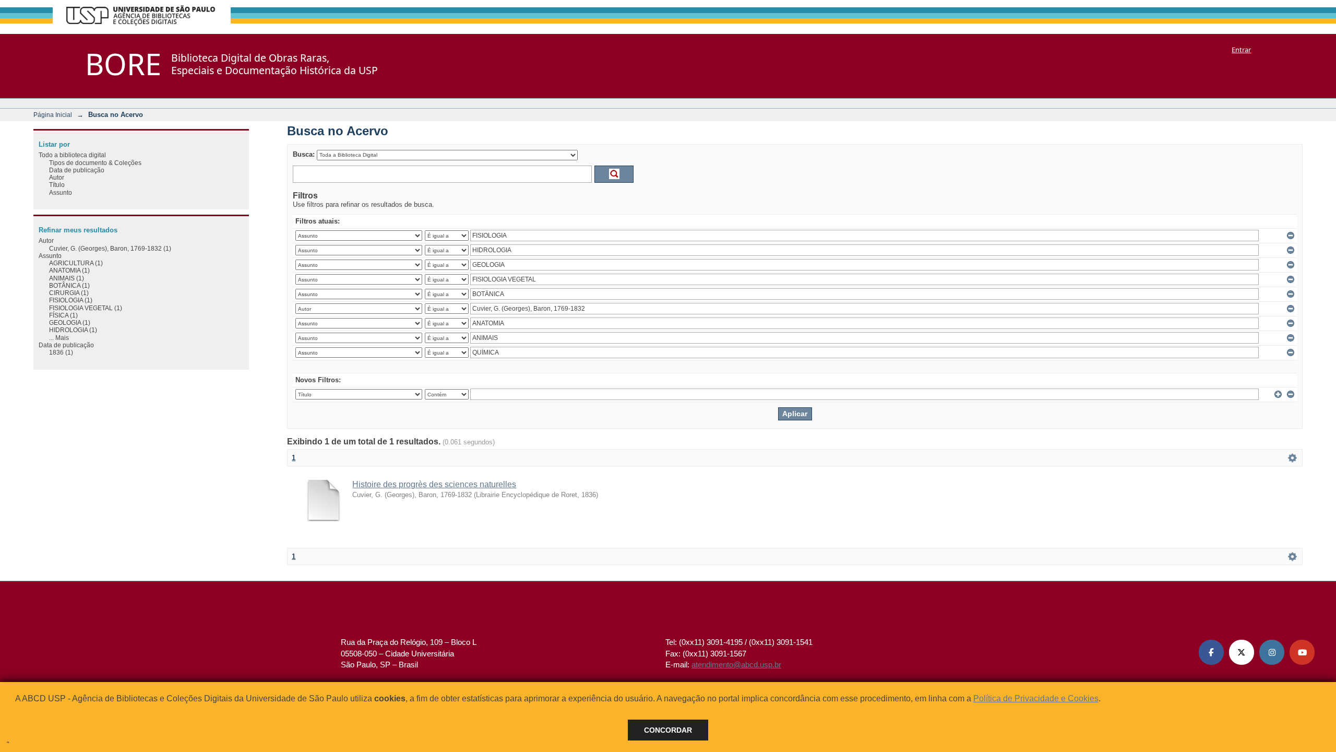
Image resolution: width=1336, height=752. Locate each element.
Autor (56, 177)
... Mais (59, 337)
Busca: (304, 154)
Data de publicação (76, 170)
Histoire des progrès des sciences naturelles (434, 484)
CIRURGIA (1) (69, 292)
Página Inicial (52, 114)
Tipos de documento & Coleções (95, 162)
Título (57, 184)
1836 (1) (61, 352)
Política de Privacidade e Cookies (1036, 698)
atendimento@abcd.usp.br (736, 664)
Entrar (1241, 49)
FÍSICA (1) (63, 315)
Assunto (60, 192)
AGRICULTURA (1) (76, 263)
